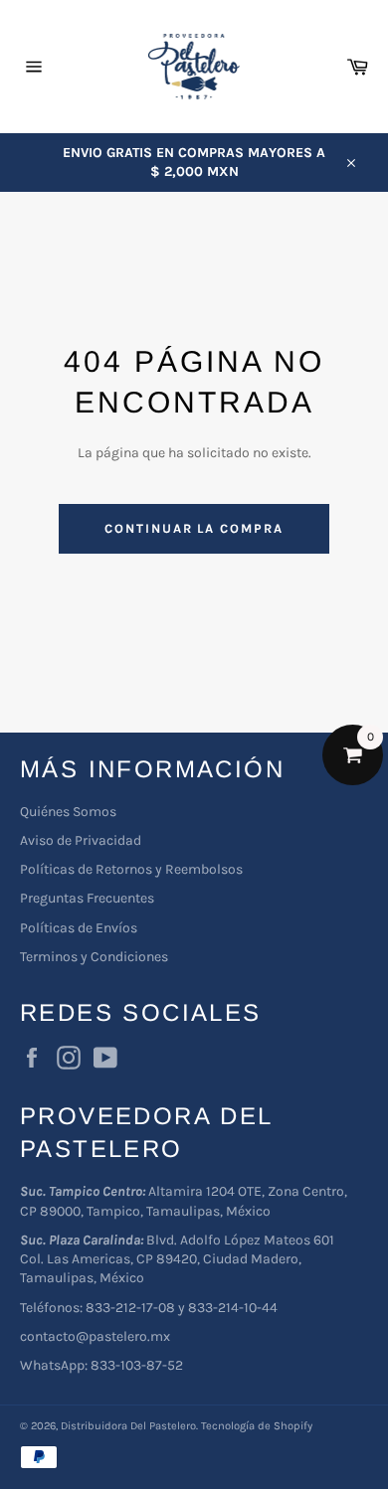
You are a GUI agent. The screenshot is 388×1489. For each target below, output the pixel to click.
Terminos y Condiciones (94, 956)
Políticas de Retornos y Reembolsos (131, 869)
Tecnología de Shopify (256, 1425)
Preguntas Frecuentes (87, 898)
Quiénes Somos (68, 811)
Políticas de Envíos (78, 927)
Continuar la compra (194, 528)
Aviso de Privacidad (80, 840)
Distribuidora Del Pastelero (128, 1425)
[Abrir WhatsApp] (338, 1438)
